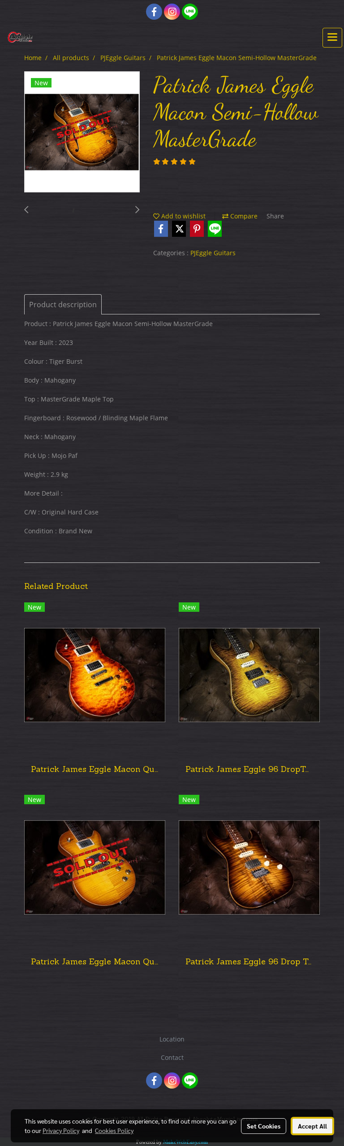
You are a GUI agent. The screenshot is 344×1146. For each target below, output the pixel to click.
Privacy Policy (61, 1130)
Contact (172, 1057)
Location (172, 1039)
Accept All (312, 1126)
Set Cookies (263, 1126)
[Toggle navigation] (332, 38)
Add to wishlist (182, 216)
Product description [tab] (63, 304)
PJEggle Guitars (213, 252)
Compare (243, 216)
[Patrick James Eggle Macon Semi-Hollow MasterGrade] (82, 132)
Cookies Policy (114, 1130)
